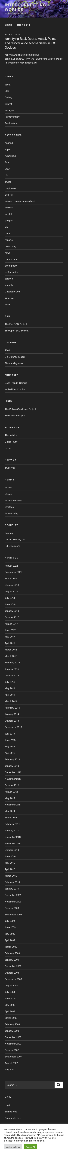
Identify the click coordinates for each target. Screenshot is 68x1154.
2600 (7, 350)
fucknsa (9, 207)
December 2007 (13, 1037)
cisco (7, 175)
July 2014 (10, 681)
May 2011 (10, 811)
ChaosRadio (11, 441)
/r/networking (11, 513)
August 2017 (11, 623)
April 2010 (10, 869)
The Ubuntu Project (15, 415)
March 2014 (11, 701)
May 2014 (10, 688)
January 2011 (12, 830)
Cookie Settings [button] (13, 1146)
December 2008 (13, 966)
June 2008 (10, 998)
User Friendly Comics (16, 382)
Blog (7, 90)
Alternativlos (11, 435)
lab (6, 226)
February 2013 (12, 759)
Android (9, 142)
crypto (8, 181)
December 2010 (13, 836)
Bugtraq (9, 532)
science (9, 278)
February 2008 (12, 1024)
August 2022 (11, 565)
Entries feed (11, 1111)
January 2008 (12, 1030)
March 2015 (11, 656)
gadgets (9, 220)
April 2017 (10, 643)
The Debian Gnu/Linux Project (20, 409)
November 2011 (13, 804)
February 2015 (12, 662)
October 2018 (12, 584)
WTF (7, 304)
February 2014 (12, 707)
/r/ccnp (8, 487)
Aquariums (10, 155)
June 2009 (10, 927)
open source (11, 259)
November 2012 (13, 778)
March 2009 (11, 946)
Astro (7, 162)
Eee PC (9, 194)
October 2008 (12, 972)
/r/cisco (8, 493)
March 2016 (11, 649)
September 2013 (13, 727)
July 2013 (10, 733)
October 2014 (12, 675)
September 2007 (13, 1056)
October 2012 (12, 785)
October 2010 (12, 849)
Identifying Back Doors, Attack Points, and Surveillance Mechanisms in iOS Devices (30, 43)
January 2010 (12, 888)
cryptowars (10, 188)
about (7, 84)
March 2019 (11, 578)
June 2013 (10, 740)
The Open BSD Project (16, 330)
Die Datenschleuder (15, 356)
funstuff (8, 214)
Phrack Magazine (14, 363)
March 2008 (11, 1017)
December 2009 (13, 895)
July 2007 (10, 1069)
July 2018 (10, 597)
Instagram (10, 110)
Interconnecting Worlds (25, 7)
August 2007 (11, 1063)
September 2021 (13, 572)
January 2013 (12, 765)
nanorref (9, 239)
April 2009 (10, 940)
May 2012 (10, 798)
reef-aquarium (12, 272)
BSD (7, 168)
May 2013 (10, 746)
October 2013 (12, 720)
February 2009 (12, 953)
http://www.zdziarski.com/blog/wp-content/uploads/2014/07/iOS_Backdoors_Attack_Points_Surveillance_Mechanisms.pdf (34, 58)
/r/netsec (9, 506)
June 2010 (10, 856)
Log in (8, 1105)
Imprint (8, 103)
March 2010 (11, 875)
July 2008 (10, 991)
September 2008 (13, 979)
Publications (11, 123)
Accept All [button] (30, 1146)
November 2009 (13, 901)
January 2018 (12, 610)
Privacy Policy (12, 116)
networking (10, 246)
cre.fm (8, 448)
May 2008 (10, 1004)
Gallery (8, 97)
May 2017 (10, 636)
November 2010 (13, 843)
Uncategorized (12, 291)
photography (11, 265)
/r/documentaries (13, 500)
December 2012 (13, 772)
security (9, 285)
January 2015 (12, 669)
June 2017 (10, 630)
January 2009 (12, 959)
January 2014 (12, 714)
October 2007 (12, 1050)
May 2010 (10, 862)
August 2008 (11, 985)
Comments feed (13, 1118)
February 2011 (12, 824)
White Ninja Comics (15, 389)
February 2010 (12, 882)
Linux (7, 233)
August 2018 (11, 591)
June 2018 (10, 604)
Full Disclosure (12, 545)
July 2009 (10, 920)
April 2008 (10, 1011)
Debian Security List (15, 539)
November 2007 (13, 1043)
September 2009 (13, 914)
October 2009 (12, 908)
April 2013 (10, 752)
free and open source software (20, 201)
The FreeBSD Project (16, 324)
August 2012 (11, 791)
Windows (9, 298)
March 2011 (11, 817)
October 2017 (12, 617)
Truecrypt (10, 467)
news (7, 252)
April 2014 (10, 694)
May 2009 (10, 933)
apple (7, 149)
